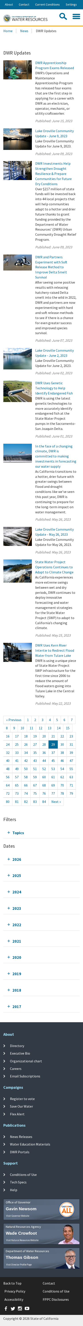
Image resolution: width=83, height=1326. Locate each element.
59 (35, 777)
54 (62, 769)
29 (53, 744)
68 (44, 785)
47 (71, 760)
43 (35, 760)
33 (17, 752)
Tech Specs (18, 1182)
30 (62, 744)
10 (22, 728)
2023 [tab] (16, 908)
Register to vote (22, 1098)
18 (26, 736)
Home (8, 31)
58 (26, 777)
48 (8, 769)
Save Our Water (21, 1106)
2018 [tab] (16, 990)
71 (71, 785)
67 (35, 785)
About (9, 4)
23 (71, 736)
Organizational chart (26, 1061)
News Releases (21, 1136)
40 (8, 760)
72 (8, 793)
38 (62, 752)
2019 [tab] (16, 973)
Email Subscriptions (25, 1076)
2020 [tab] (16, 957)
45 (53, 760)
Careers (15, 1068)
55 (71, 769)
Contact (24, 4)
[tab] (41, 832)
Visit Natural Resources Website (22, 1240)
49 (17, 769)
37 (53, 752)
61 (53, 777)
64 (8, 785)
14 (58, 728)
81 (17, 801)
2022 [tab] (16, 924)
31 (71, 744)
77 (53, 793)
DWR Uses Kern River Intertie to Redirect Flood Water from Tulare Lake (54, 650)
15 (67, 728)
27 (35, 744)
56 (8, 777)
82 (26, 801)
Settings (71, 4)
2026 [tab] (16, 859)
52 (44, 769)
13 (49, 728)
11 (31, 728)
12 (40, 728)
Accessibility (13, 1299)
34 (26, 752)
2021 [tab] (16, 941)
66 (26, 785)
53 (53, 769)
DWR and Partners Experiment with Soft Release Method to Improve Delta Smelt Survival (51, 267)
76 (44, 793)
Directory (17, 1046)
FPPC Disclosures (56, 1299)
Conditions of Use (23, 1174)
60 (44, 777)
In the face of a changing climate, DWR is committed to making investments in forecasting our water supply (55, 456)
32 (8, 752)
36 (44, 752)
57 (17, 777)
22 (62, 736)
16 (8, 736)
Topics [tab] (18, 832)
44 (44, 760)
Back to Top (12, 1283)
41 (17, 760)
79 (71, 793)
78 (62, 793)
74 (26, 793)
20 (44, 736)
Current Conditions (47, 4)
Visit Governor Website (17, 1215)
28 (44, 744)
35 (35, 752)
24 (8, 744)
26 (26, 744)
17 (17, 736)
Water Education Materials (30, 1144)
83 (35, 801)
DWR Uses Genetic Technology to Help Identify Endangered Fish (54, 388)
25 (17, 744)
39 (71, 752)
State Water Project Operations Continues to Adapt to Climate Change (54, 567)
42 (26, 760)
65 (17, 785)
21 (53, 736)
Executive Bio (20, 1053)
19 (35, 736)
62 (62, 777)
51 (35, 769)
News (24, 31)
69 (53, 785)
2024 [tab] (16, 891)
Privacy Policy (14, 1291)
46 (62, 760)
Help (13, 1189)
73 (17, 793)
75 (35, 793)
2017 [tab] (16, 1006)
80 (8, 801)
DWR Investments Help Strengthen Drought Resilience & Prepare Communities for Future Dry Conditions (53, 173)
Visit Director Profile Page (19, 1264)
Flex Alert (17, 1114)
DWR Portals (19, 1151)
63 (71, 777)
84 (44, 801)
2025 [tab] (16, 875)
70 (62, 785)
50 (26, 769)
